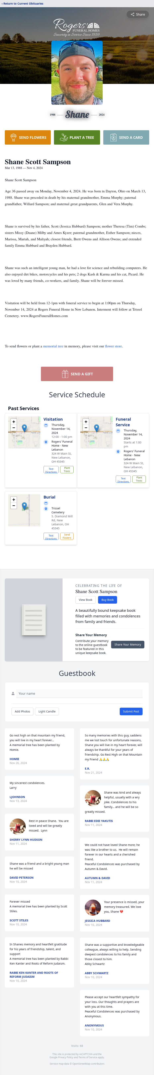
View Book (85, 600)
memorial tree (53, 346)
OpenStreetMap (81, 1063)
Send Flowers (67, 536)
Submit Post (131, 711)
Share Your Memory (127, 644)
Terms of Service (88, 1057)
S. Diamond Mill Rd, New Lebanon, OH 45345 (62, 522)
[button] (24, 428)
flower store (113, 346)
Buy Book (107, 600)
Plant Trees (67, 469)
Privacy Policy (65, 1057)
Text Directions (51, 470)
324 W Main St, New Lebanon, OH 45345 (62, 457)
